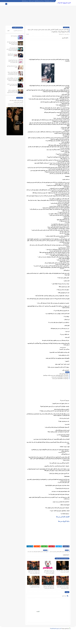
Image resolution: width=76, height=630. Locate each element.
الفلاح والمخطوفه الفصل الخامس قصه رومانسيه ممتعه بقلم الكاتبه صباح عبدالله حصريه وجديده (34, 572)
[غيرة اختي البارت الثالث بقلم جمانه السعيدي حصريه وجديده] (62, 565)
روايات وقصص (66, 27)
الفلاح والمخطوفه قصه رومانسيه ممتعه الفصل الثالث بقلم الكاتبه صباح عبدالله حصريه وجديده (48, 587)
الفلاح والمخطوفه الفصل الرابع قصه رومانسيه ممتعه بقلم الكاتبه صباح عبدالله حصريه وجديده (62, 587)
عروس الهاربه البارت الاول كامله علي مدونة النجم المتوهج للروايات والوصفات (12, 43)
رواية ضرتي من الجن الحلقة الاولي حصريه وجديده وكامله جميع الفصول (55, 375)
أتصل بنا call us (31, 1)
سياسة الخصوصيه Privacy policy (49, 1)
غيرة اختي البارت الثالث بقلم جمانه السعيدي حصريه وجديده (16, 101)
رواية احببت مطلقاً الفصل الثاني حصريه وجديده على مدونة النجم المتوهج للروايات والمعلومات (12, 79)
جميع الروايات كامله (14, 35)
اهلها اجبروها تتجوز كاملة (63, 373)
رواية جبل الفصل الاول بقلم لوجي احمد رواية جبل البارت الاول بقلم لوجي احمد (12, 61)
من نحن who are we (25, 1)
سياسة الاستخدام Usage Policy (39, 1)
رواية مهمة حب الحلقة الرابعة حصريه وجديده (60, 378)
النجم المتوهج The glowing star (61, 3)
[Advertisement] (38, 16)
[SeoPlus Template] (70, 628)
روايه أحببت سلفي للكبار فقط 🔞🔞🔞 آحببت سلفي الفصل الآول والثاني (12, 55)
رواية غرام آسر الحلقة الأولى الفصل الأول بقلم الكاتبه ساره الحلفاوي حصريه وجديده (49, 572)
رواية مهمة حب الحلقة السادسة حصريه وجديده (60, 376)
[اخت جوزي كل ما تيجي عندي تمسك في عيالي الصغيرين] (33, 580)
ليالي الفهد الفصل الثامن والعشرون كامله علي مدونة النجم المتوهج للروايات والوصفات (12, 49)
